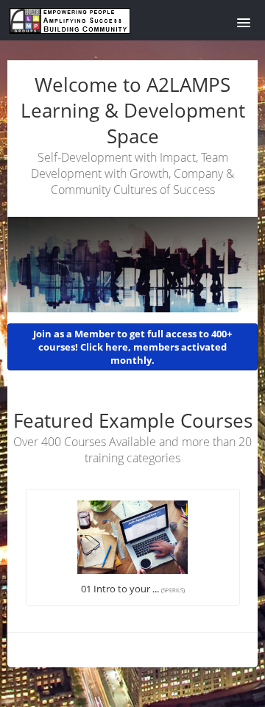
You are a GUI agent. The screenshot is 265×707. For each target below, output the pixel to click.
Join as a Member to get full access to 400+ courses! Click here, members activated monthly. (132, 347)
